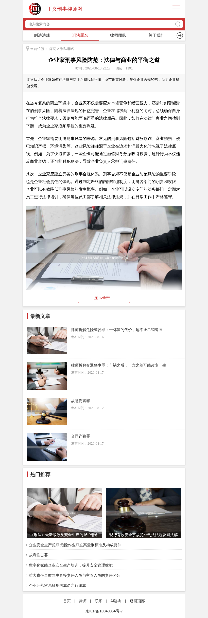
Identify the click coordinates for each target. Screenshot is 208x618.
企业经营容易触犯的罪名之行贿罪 (57, 585)
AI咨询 (116, 601)
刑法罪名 (80, 35)
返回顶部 (137, 601)
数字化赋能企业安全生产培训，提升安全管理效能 (71, 565)
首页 (52, 49)
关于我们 (156, 35)
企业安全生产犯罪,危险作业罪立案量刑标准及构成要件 (75, 545)
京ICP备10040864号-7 (104, 611)
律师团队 (118, 35)
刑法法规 (42, 35)
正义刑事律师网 (64, 9)
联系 (98, 601)
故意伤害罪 (38, 555)
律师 (82, 601)
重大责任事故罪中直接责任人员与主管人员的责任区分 (74, 575)
